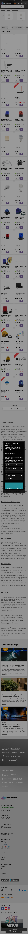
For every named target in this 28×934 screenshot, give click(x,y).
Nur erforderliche (9, 487)
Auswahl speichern (19, 487)
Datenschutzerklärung (12, 461)
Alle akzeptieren (14, 484)
